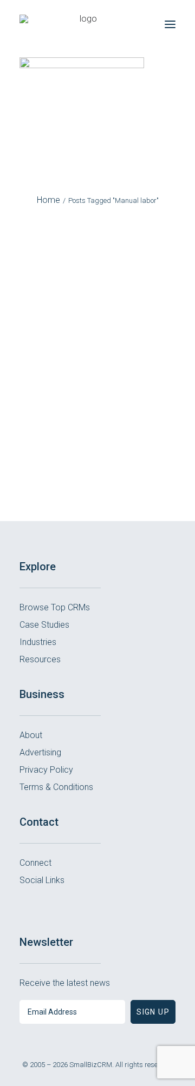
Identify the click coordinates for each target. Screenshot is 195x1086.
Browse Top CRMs (55, 607)
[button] (170, 24)
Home (48, 200)
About (31, 735)
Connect (35, 863)
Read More (97, 459)
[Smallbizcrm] (84, 24)
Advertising (40, 752)
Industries (38, 642)
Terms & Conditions (56, 787)
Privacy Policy (46, 770)
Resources (40, 659)
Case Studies (44, 625)
